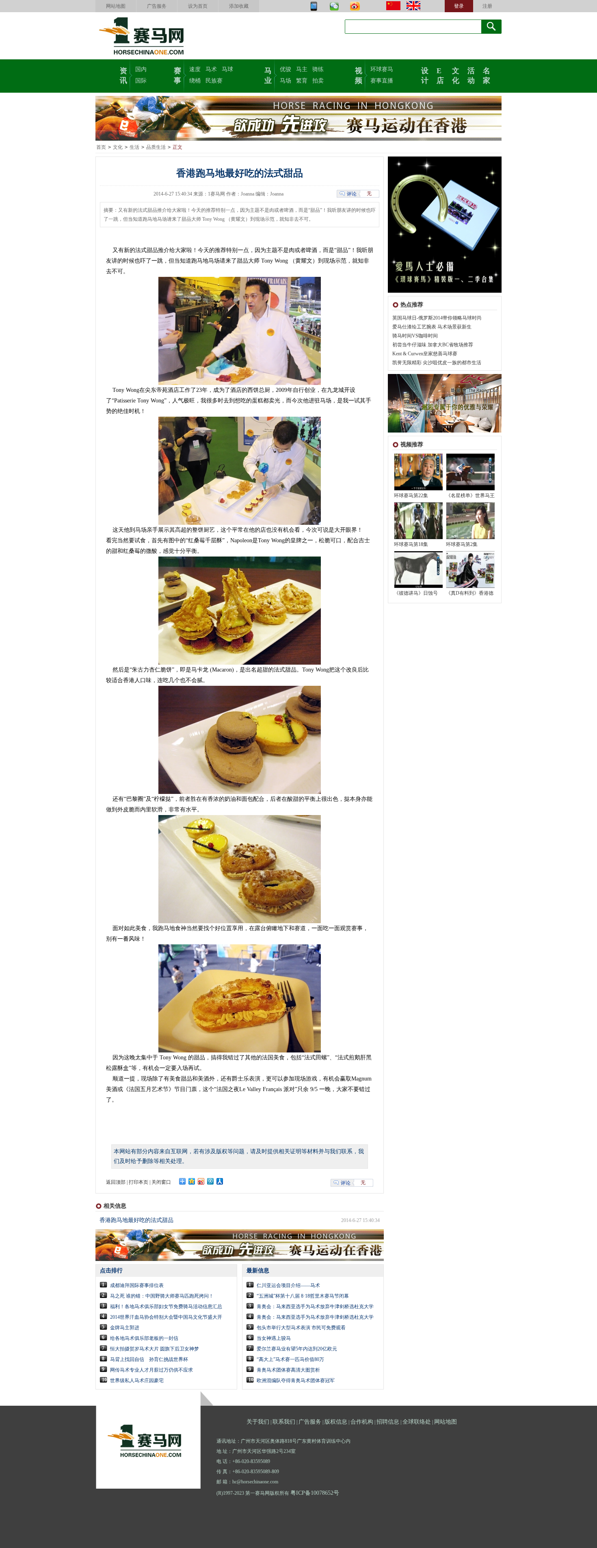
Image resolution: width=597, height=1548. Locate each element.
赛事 (177, 75)
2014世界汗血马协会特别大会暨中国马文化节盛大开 (166, 1317)
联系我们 (284, 1422)
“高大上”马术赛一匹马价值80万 (290, 1359)
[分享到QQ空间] (191, 1181)
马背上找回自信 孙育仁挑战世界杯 (149, 1359)
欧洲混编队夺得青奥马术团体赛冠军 (296, 1380)
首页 (101, 147)
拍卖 (318, 81)
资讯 (123, 75)
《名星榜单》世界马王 (470, 495)
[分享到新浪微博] (201, 1181)
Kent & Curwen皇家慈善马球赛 (424, 354)
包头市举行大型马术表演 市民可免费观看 (301, 1328)
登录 (459, 6)
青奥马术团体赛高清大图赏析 (288, 1370)
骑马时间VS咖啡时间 (415, 336)
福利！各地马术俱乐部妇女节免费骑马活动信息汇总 (166, 1306)
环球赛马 (381, 69)
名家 (486, 75)
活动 (471, 75)
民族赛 (214, 81)
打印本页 (138, 1182)
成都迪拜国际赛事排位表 (137, 1285)
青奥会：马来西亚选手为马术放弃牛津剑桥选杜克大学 (315, 1306)
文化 (455, 75)
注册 (487, 6)
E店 (440, 75)
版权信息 (335, 1422)
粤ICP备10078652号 (314, 1493)
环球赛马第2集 (462, 544)
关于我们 (258, 1422)
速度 (195, 69)
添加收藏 (239, 6)
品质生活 (156, 147)
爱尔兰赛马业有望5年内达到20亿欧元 (297, 1349)
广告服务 (157, 6)
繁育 (301, 81)
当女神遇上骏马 (274, 1338)
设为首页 (198, 6)
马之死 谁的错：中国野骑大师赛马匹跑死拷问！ (162, 1296)
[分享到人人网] (219, 1181)
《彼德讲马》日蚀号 (416, 593)
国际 (141, 81)
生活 (134, 147)
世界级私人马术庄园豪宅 (137, 1380)
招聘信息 (387, 1422)
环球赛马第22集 (411, 495)
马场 (285, 81)
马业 (268, 75)
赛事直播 (381, 81)
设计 (424, 75)
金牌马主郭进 (124, 1328)
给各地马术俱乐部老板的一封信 (144, 1338)
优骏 (285, 69)
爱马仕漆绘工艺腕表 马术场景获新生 (432, 327)
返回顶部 (115, 1182)
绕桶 (195, 81)
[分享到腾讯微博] (210, 1181)
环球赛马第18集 (411, 544)
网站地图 (115, 6)
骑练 (318, 69)
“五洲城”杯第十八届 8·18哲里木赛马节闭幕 (303, 1296)
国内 (141, 69)
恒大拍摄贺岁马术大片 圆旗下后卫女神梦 (154, 1349)
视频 (358, 75)
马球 (227, 69)
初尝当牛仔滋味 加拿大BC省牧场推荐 (432, 345)
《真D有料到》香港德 (469, 593)
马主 (301, 69)
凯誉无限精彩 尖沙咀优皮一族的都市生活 (436, 362)
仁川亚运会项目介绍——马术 (288, 1285)
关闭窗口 (161, 1182)
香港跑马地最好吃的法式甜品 (136, 1220)
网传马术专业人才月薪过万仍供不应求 (151, 1370)
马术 (211, 69)
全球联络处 (416, 1422)
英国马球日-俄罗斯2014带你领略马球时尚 (437, 318)
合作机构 (361, 1422)
